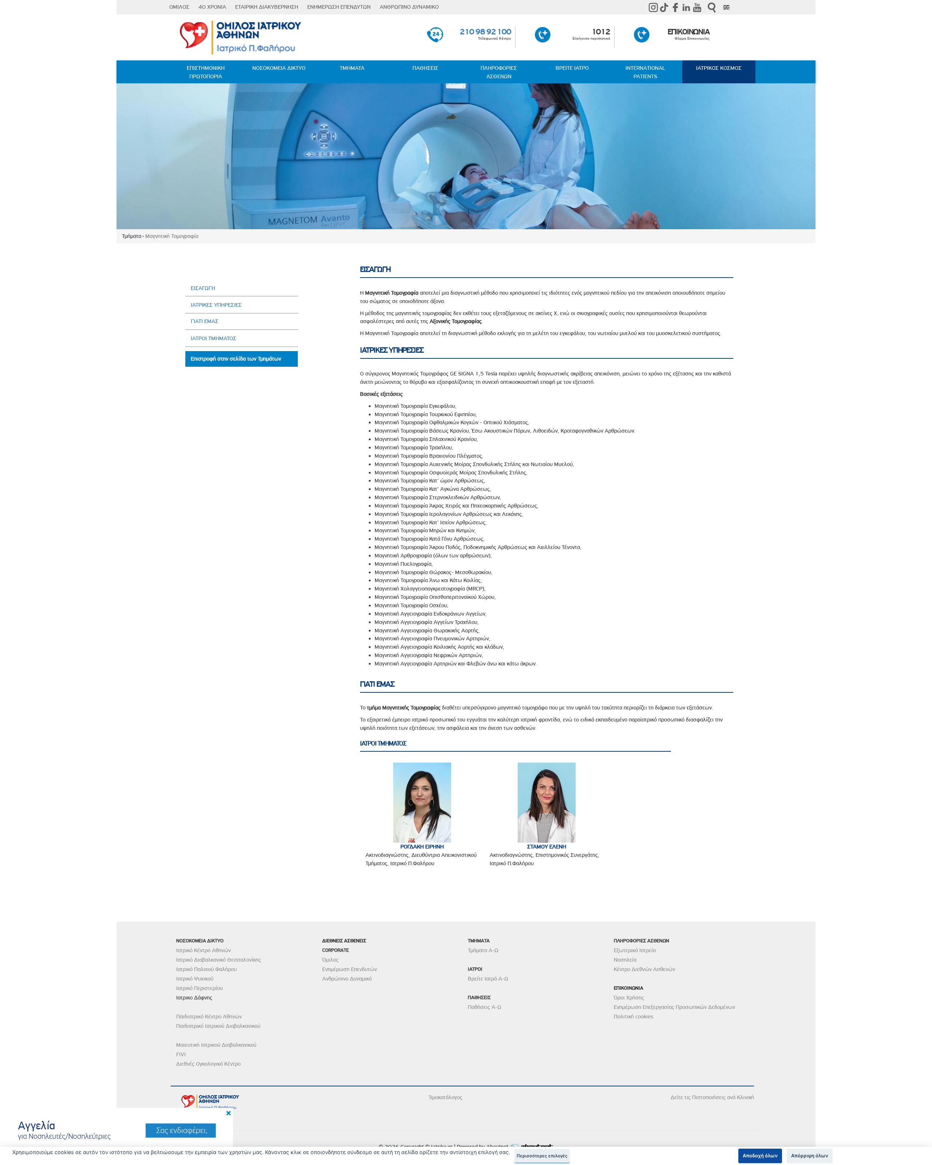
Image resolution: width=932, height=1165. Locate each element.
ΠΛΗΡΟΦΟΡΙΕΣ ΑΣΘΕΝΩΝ (499, 72)
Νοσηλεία (625, 960)
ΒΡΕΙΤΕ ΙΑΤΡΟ (572, 68)
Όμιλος (330, 960)
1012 (601, 31)
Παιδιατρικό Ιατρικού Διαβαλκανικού (218, 1026)
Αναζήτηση (712, 7)
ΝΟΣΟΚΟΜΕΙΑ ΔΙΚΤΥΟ (278, 68)
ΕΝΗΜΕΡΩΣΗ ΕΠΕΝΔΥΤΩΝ (339, 7)
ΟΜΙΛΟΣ (179, 7)
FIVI (181, 1054)
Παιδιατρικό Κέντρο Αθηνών (209, 1016)
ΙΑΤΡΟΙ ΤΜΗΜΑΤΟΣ (213, 338)
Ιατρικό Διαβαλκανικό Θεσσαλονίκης (218, 960)
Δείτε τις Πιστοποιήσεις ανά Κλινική (712, 1097)
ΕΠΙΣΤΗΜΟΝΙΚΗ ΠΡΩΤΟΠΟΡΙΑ (206, 72)
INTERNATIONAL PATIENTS (645, 72)
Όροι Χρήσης (629, 997)
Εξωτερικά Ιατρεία (635, 950)
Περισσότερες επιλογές (542, 1155)
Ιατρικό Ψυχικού (194, 978)
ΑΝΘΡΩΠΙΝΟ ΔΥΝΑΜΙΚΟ (409, 7)
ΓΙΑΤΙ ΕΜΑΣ (204, 321)
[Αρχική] (243, 37)
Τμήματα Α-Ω (483, 950)
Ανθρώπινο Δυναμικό (347, 978)
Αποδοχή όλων (760, 1155)
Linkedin (686, 7)
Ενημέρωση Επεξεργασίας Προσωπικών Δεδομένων (674, 1007)
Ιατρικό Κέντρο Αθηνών (203, 950)
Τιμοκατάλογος (445, 1097)
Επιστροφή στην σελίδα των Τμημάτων (236, 358)
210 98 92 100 (485, 31)
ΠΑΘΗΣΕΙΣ (425, 68)
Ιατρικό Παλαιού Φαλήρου (206, 969)
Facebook (675, 7)
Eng (726, 7)
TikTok (664, 7)
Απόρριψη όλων (809, 1155)
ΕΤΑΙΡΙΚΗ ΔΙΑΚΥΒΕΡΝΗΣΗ (266, 7)
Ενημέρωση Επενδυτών (349, 969)
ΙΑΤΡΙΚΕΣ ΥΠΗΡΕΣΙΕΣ (216, 305)
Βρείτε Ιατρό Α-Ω (488, 978)
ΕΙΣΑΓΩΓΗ (203, 288)
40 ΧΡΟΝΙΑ (212, 7)
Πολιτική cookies (633, 1016)
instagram (653, 7)
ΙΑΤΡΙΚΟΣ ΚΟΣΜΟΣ (719, 68)
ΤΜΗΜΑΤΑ (352, 68)
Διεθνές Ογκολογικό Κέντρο (208, 1064)
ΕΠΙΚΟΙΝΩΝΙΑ (689, 31)
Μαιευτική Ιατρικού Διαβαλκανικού (216, 1045)
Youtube (697, 7)
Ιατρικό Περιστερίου (199, 988)
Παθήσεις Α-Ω (484, 1007)
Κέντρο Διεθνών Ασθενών (644, 969)
